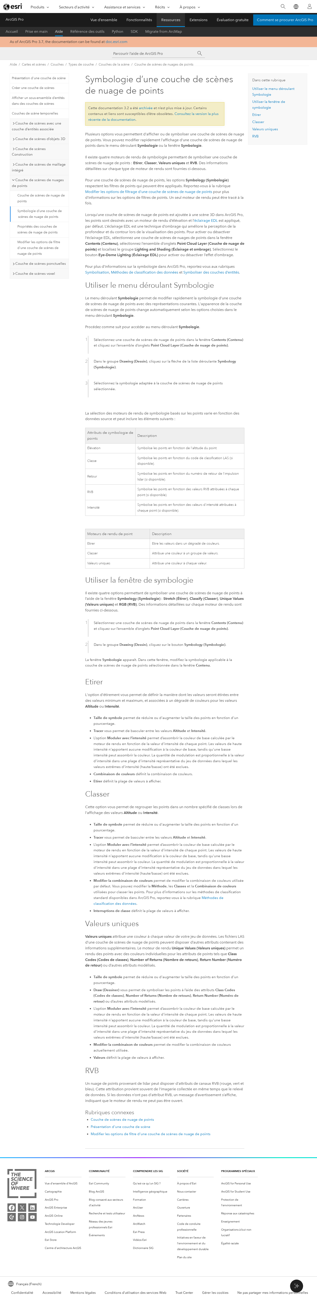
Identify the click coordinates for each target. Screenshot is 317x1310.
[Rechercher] (283, 6)
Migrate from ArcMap (163, 31)
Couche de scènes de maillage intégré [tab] (39, 167)
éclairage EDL (206, 220)
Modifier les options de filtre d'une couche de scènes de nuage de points (38, 248)
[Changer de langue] (295, 6)
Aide (59, 31)
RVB (255, 136)
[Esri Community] (11, 1217)
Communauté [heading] (99, 1171)
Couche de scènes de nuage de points (41, 198)
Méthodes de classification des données (144, 272)
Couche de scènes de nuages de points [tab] (38, 183)
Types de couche (81, 64)
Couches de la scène (114, 64)
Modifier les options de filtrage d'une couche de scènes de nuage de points (148, 191)
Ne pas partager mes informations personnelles (272, 1293)
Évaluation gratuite (233, 20)
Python (117, 31)
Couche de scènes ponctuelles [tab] (40, 263)
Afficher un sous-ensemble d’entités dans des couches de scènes (38, 101)
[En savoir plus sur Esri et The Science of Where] (21, 1184)
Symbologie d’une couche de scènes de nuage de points (39, 214)
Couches (57, 64)
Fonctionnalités (139, 20)
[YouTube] (32, 1217)
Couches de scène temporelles (35, 113)
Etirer (256, 115)
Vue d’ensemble (104, 20)
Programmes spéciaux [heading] (238, 1171)
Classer (258, 122)
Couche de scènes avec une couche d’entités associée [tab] (36, 126)
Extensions (198, 20)
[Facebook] (11, 1207)
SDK (134, 31)
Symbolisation (97, 272)
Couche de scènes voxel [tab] (35, 273)
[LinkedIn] (32, 1207)
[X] (22, 1207)
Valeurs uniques (265, 129)
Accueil (12, 31)
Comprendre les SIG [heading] (148, 1171)
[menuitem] (63, 1183)
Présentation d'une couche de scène (39, 78)
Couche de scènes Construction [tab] (29, 152)
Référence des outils (87, 31)
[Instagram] (22, 1217)
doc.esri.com (116, 41)
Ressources (170, 20)
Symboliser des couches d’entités (211, 272)
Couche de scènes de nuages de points (163, 64)
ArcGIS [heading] (50, 1171)
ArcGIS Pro (15, 19)
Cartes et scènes (34, 64)
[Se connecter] (309, 6)
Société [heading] (182, 1171)
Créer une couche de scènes (33, 88)
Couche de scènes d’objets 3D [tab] (40, 139)
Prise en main (36, 31)
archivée (146, 108)
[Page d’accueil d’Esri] (13, 6)
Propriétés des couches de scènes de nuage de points (37, 229)
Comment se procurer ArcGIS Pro (285, 20)
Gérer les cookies (215, 1293)
